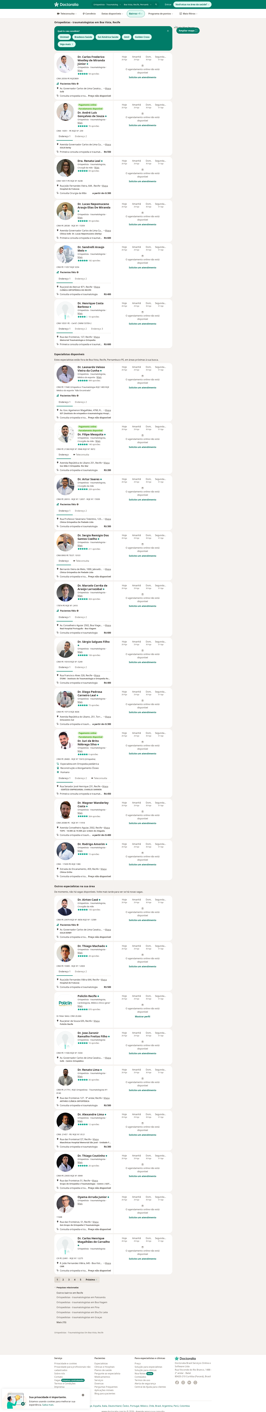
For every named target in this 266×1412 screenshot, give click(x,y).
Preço (138, 1363)
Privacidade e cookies (65, 1363)
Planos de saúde (103, 1370)
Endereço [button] (64, 454)
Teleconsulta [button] (82, 454)
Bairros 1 (134, 13)
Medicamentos (102, 1376)
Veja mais (65, 44)
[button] (168, 31)
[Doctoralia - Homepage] (71, 4)
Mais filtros (189, 13)
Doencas (99, 1383)
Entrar (168, 4)
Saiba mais (47, 1404)
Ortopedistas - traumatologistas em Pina (78, 1307)
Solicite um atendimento (142, 77)
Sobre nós (59, 1373)
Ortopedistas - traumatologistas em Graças (79, 1317)
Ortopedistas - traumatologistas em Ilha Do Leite (82, 1312)
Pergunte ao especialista (107, 1373)
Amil (126, 37)
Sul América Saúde (108, 37)
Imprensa (59, 1386)
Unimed (64, 37)
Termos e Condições (65, 1383)
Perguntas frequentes (106, 1386)
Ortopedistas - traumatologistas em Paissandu (81, 1297)
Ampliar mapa (187, 30)
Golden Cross (142, 37)
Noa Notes (143, 1373)
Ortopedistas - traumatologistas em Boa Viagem (82, 1302)
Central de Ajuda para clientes (150, 1386)
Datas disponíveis (111, 13)
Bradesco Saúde (83, 37)
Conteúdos (140, 1376)
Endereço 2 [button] (81, 136)
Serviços (98, 1380)
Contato (58, 1376)
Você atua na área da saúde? (191, 4)
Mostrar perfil (142, 1016)
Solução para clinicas (146, 1370)
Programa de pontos (159, 13)
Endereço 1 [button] (65, 136)
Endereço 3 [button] (97, 328)
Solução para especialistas (148, 1366)
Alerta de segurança (145, 1383)
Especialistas (101, 1363)
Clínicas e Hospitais (104, 1366)
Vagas (69, 1380)
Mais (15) (61, 1322)
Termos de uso (142, 1380)
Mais (80, 70)
